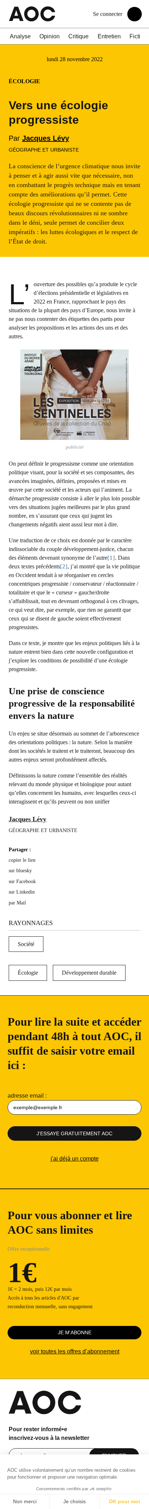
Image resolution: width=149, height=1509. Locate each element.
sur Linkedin (22, 892)
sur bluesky (21, 870)
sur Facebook (22, 881)
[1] (111, 558)
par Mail (17, 903)
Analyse (20, 36)
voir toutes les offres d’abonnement (74, 1351)
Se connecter (107, 14)
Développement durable (89, 973)
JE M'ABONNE (74, 1332)
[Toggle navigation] (134, 14)
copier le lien (22, 860)
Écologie (28, 973)
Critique (78, 36)
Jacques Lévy (45, 138)
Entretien (109, 36)
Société (26, 944)
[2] (64, 566)
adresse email (26, 1096)
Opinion (49, 36)
